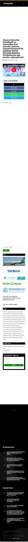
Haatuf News (13, 319)
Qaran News (8, 60)
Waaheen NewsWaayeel (9, 337)
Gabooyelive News (20, 317)
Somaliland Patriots (17, 331)
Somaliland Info (16, 329)
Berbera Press (10, 313)
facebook (15, 87)
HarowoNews (10, 321)
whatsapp (15, 94)
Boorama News (19, 313)
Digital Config (16, 538)
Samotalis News (7, 329)
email (15, 91)
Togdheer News (7, 335)
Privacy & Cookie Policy (8, 535)
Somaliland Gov (7, 331)
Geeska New (6, 319)
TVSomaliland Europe (18, 335)
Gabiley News (10, 317)
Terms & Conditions (19, 535)
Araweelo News (7, 311)
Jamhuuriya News (7, 323)
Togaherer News (16, 333)
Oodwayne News (14, 325)
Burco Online (6, 315)
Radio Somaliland (17, 327)
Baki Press (15, 311)
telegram (15, 97)
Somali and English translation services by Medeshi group (11, 298)
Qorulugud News (7, 327)
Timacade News (7, 333)
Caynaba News (14, 315)
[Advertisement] (14, 25)
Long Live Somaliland (18, 323)
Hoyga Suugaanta (19, 321)
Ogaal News (6, 325)
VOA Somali (6, 350)
